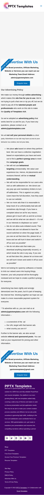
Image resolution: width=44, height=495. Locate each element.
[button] (7, 438)
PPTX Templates (18, 386)
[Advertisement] (22, 35)
